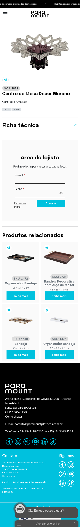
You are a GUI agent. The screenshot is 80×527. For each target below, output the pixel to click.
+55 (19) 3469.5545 (60, 431)
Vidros (16, 109)
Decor (7, 109)
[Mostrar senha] (61, 193)
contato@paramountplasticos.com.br (39, 424)
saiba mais (21, 296)
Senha (27, 189)
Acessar (51, 203)
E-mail (27, 175)
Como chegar (13, 416)
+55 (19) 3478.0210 (30, 431)
